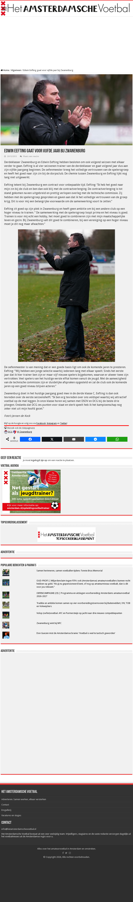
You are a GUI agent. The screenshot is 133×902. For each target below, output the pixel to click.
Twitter (63, 423)
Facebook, (41, 423)
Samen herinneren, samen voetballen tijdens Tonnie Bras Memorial (70, 570)
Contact (5, 804)
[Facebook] (63, 853)
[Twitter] (66, 853)
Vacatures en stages (11, 815)
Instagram (52, 423)
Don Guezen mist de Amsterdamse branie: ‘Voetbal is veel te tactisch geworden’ (76, 633)
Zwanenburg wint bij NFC (49, 623)
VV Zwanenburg (24, 432)
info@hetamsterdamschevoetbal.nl (18, 829)
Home (6, 70)
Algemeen (16, 70)
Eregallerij (6, 810)
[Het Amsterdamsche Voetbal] (66, 8)
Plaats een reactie (31, 156)
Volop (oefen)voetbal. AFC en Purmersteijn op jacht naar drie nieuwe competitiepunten (79, 613)
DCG (10, 432)
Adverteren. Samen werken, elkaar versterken (23, 799)
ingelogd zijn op (39, 460)
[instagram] (69, 853)
